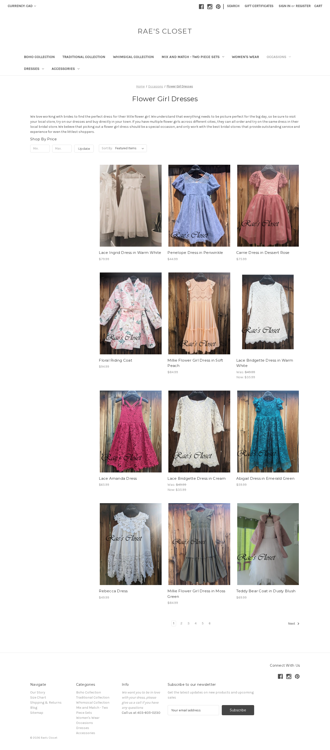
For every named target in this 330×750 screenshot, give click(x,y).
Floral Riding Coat (115, 360)
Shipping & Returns (46, 702)
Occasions (276, 57)
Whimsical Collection (133, 57)
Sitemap (36, 713)
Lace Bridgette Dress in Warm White (264, 363)
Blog (33, 708)
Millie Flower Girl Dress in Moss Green (196, 594)
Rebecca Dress (113, 591)
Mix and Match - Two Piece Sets (191, 57)
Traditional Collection (84, 57)
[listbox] (131, 148)
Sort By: (107, 148)
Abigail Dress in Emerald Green (265, 478)
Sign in (284, 6)
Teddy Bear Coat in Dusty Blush (266, 591)
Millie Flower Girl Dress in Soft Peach (195, 363)
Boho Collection (39, 57)
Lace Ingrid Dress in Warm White (130, 252)
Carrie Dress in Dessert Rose (263, 252)
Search (233, 6)
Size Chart (38, 697)
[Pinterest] (218, 6)
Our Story (37, 692)
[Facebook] (201, 6)
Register (303, 6)
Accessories (63, 68)
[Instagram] (209, 6)
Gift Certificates (259, 6)
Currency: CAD (20, 6)
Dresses (31, 68)
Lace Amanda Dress (118, 478)
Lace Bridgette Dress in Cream (196, 478)
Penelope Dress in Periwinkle (195, 252)
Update (84, 148)
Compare (129, 206)
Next (292, 624)
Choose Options (130, 214)
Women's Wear (245, 57)
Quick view (126, 197)
